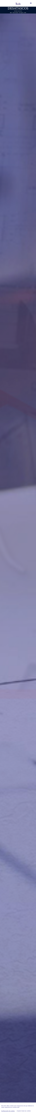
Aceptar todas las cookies (24, 1111)
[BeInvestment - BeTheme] (18, 3)
